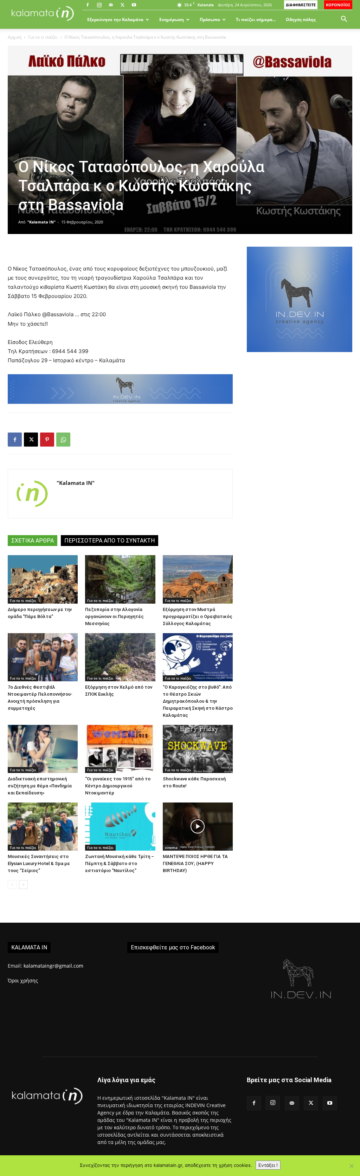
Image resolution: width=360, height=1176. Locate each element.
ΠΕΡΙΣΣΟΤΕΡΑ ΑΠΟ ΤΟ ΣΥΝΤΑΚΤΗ (109, 540)
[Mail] (110, 5)
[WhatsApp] (63, 440)
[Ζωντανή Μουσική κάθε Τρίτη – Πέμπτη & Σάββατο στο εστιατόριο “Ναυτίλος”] (120, 827)
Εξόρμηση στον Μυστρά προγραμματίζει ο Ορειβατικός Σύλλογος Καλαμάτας (197, 616)
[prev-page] (12, 884)
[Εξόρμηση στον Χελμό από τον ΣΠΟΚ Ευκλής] (120, 657)
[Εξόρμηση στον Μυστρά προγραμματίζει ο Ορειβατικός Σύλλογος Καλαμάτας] (198, 579)
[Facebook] (87, 5)
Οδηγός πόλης (301, 19)
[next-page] (23, 884)
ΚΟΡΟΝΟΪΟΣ (338, 4)
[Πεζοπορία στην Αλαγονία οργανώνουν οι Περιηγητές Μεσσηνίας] (120, 579)
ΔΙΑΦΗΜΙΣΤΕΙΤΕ (301, 4)
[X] (122, 5)
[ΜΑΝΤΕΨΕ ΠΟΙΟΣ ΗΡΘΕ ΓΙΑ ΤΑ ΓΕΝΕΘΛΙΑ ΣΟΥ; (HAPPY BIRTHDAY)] (198, 827)
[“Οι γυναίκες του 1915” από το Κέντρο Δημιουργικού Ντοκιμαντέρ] (120, 749)
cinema (171, 847)
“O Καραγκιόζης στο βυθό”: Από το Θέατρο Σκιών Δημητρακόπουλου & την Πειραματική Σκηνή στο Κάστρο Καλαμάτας (198, 701)
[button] (343, 20)
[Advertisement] (299, 418)
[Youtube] (134, 5)
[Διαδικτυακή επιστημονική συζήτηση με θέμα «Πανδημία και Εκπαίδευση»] (43, 749)
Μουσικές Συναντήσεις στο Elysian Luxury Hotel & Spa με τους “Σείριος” (39, 863)
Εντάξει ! (268, 1165)
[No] (351, 1165)
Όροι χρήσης (23, 980)
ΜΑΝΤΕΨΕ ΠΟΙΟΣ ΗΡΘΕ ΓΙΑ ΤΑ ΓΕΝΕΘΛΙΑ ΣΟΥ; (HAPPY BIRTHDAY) (195, 863)
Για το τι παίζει (43, 37)
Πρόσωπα (210, 19)
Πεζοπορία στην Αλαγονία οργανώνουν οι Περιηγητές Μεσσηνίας (114, 616)
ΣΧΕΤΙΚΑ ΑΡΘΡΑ (32, 540)
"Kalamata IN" (41, 222)
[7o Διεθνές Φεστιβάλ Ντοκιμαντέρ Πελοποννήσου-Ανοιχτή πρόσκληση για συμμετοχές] (43, 657)
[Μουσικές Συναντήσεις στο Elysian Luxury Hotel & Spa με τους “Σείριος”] (43, 827)
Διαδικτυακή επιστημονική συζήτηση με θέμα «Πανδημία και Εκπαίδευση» (40, 785)
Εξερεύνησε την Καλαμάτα (115, 19)
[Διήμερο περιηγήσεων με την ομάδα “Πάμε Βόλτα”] (43, 579)
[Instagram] (99, 5)
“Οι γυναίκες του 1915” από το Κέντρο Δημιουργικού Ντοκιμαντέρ (117, 785)
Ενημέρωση (171, 19)
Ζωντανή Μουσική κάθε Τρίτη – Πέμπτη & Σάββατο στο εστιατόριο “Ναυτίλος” (119, 863)
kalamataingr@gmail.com (53, 965)
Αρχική (14, 37)
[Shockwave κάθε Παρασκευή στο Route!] (198, 749)
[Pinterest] (47, 440)
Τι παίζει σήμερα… (256, 19)
